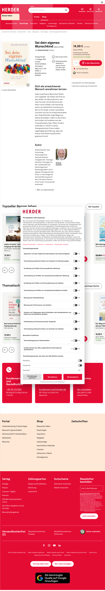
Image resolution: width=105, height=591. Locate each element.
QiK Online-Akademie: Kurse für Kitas (13, 507)
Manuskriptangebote (10, 512)
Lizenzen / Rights (9, 492)
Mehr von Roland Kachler (45, 190)
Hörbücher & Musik (91, 23)
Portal (36, 17)
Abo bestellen (84, 390)
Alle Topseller (93, 207)
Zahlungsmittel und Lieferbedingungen (83, 83)
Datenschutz (93, 552)
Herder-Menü (103, 2)
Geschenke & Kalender (67, 23)
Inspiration (34, 23)
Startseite (13, 32)
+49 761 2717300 (13, 390)
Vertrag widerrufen (41, 564)
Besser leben (22, 32)
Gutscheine (61, 479)
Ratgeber (43, 23)
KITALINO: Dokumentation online (12, 500)
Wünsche (6, 442)
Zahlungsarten (37, 479)
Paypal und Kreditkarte (37, 484)
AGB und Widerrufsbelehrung (16, 552)
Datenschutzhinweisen (89, 510)
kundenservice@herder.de (52, 390)
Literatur (80, 23)
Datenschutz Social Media (42, 555)
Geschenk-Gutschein (62, 484)
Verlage (5, 484)
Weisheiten (6, 438)
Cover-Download (9, 90)
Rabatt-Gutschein (61, 488)
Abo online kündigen (63, 564)
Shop (44, 17)
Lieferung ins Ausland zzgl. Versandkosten (84, 86)
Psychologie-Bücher (91, 286)
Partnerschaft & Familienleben (14, 434)
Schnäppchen (52, 26)
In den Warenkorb (92, 63)
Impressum (67, 555)
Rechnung (32, 488)
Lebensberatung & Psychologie (14, 426)
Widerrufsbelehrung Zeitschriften (77, 552)
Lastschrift (32, 492)
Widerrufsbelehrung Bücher (36, 552)
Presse (5, 488)
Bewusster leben (11, 23)
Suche (32, 6)
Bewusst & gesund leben (12, 430)
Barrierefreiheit (57, 555)
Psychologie (23, 23)
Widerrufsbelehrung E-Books (55, 552)
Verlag (6, 479)
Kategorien (35, 32)
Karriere (5, 495)
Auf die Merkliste (82, 69)
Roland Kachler (43, 50)
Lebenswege (52, 23)
